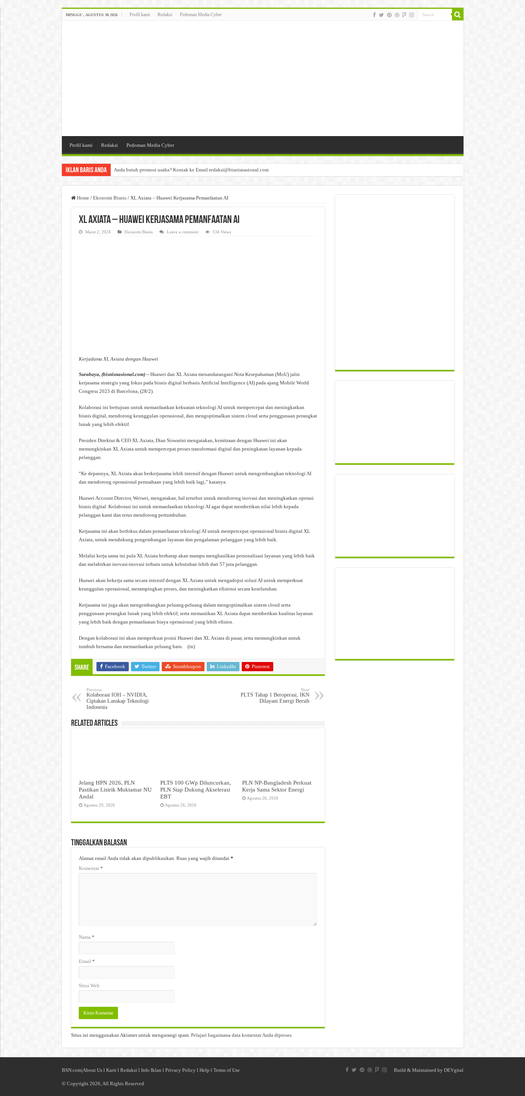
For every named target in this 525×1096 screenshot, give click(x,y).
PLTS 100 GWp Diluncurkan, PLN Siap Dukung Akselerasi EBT (195, 789)
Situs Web (89, 985)
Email (87, 961)
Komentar (91, 868)
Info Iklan (151, 1070)
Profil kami (140, 14)
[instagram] (412, 15)
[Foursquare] (404, 15)
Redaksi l (130, 1070)
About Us (92, 1070)
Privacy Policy (180, 1070)
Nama (87, 937)
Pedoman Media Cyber (201, 14)
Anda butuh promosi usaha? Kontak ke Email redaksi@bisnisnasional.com (191, 170)
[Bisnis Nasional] (263, 78)
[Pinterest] (389, 15)
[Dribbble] (397, 15)
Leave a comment (182, 232)
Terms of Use (226, 1070)
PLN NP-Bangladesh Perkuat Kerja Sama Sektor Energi (276, 786)
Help (204, 1070)
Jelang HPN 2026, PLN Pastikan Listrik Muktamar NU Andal (115, 789)
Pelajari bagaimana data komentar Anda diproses (241, 1035)
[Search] (458, 14)
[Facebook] (374, 15)
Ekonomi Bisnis (109, 198)
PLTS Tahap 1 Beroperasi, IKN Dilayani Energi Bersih (275, 695)
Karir (111, 1070)
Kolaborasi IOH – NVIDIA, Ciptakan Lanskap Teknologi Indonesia (117, 698)
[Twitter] (381, 15)
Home (82, 198)
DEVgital (454, 1070)
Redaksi (165, 14)
